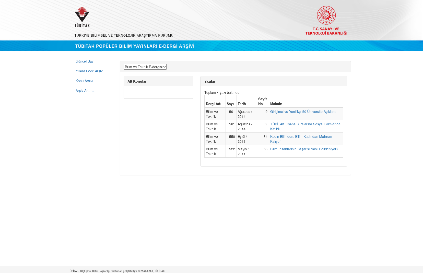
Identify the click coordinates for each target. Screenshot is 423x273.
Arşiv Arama (85, 90)
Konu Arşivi (84, 80)
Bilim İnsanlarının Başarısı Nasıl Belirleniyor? (304, 148)
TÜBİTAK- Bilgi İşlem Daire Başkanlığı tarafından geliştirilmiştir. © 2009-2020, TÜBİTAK (116, 271)
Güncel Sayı (85, 61)
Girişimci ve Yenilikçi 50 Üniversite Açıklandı (303, 111)
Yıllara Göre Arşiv (89, 70)
